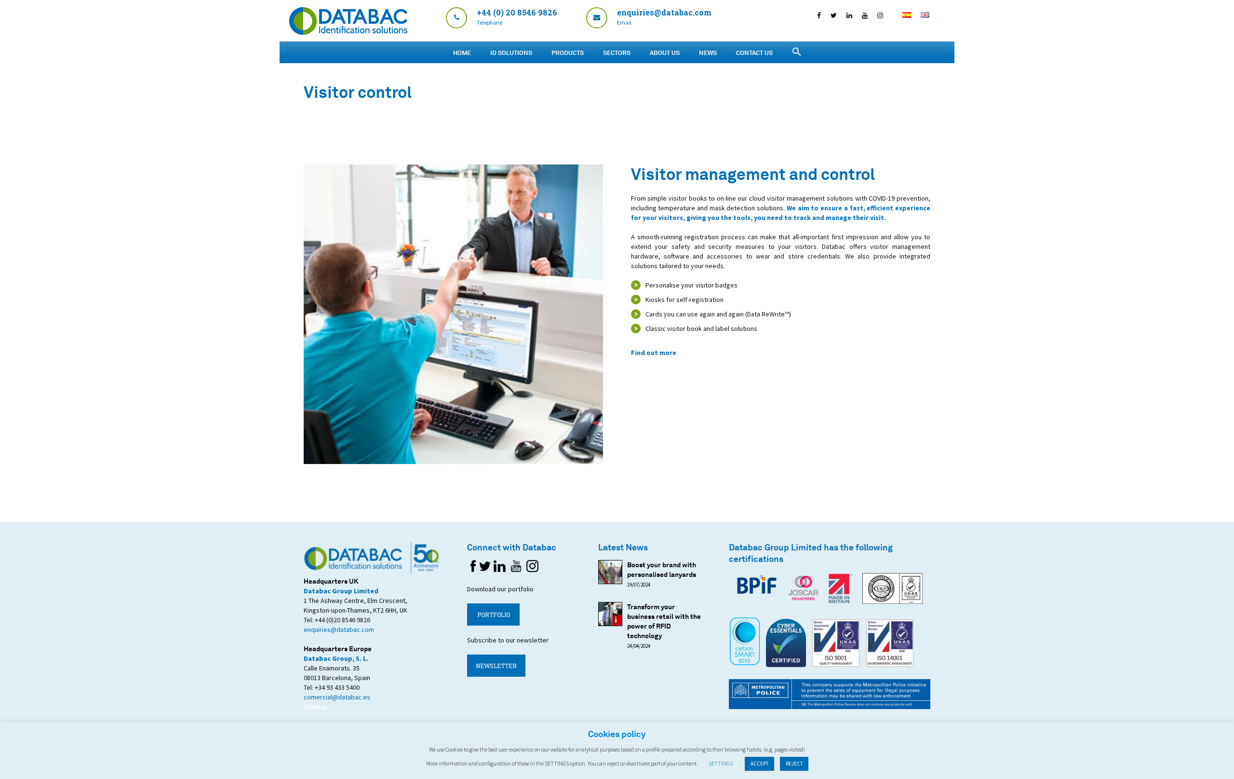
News (708, 52)
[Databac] (348, 32)
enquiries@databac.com (339, 629)
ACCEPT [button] (759, 763)
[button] (796, 51)
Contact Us (754, 52)
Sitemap (316, 706)
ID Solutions (511, 52)
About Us (665, 52)
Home (462, 52)
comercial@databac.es (337, 697)
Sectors (616, 52)
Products (567, 52)
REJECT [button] (794, 763)
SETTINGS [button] (721, 763)
